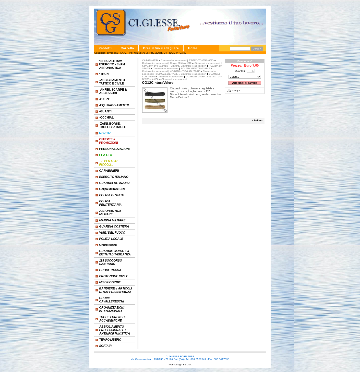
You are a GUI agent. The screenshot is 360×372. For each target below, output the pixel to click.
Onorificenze (108, 245)
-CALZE (104, 99)
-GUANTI (105, 111)
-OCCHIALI (106, 117)
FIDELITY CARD (177, 52)
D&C (189, 364)
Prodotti (105, 48)
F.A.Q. (123, 52)
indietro (258, 120)
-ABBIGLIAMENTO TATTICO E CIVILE (112, 81)
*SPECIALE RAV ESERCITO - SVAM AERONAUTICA (112, 64)
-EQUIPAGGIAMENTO (114, 105)
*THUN (104, 74)
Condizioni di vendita (106, 52)
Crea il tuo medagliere (161, 48)
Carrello (127, 48)
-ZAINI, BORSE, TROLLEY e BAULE (112, 125)
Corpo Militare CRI (112, 189)
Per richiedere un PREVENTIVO (147, 52)
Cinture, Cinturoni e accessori (188, 65)
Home (192, 48)
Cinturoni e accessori (174, 60)
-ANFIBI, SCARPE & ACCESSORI (113, 91)
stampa (236, 90)
